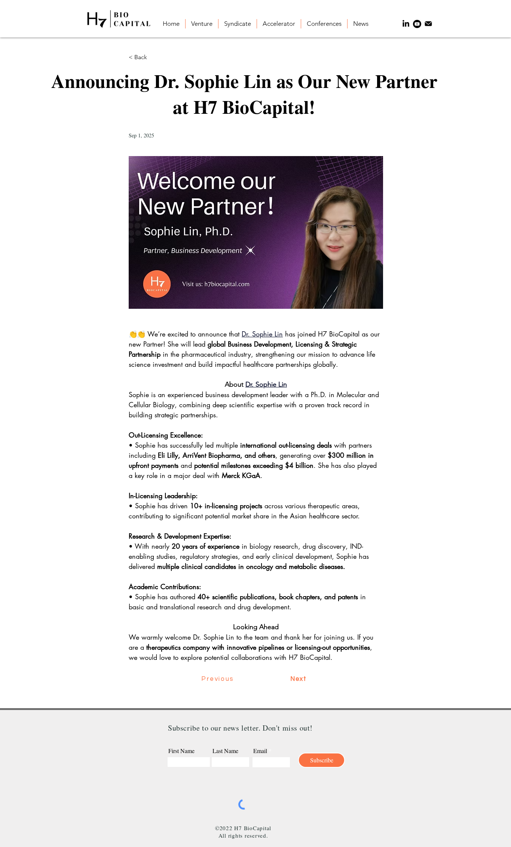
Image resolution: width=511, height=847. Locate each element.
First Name (181, 751)
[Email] (428, 24)
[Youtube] (417, 24)
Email (260, 751)
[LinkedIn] (406, 24)
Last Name (225, 751)
